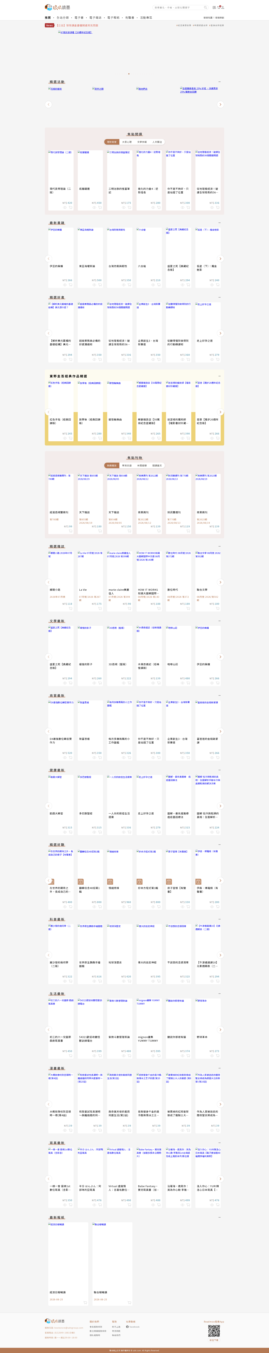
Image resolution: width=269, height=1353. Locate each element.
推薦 (48, 17)
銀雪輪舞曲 (115, 419)
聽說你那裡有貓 (176, 1037)
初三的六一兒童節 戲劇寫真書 (60, 1038)
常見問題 (116, 1331)
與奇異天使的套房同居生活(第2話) (119, 1113)
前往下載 (214, 1340)
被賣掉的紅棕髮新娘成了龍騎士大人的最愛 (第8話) (178, 1115)
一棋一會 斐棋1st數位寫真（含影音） (60, 1189)
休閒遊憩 (142, 465)
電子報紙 (113, 17)
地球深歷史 (115, 962)
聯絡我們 (116, 1335)
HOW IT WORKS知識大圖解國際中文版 (148, 593)
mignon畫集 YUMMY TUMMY (148, 1038)
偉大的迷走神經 (147, 962)
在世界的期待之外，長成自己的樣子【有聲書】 (60, 891)
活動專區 (146, 17)
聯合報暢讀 (100, 1292)
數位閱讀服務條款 (98, 1331)
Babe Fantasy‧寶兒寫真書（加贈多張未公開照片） (148, 1189)
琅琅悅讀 (207, 17)
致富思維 (84, 739)
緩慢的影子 (85, 664)
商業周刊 (143, 512)
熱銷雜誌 (112, 465)
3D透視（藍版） (118, 664)
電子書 (79, 17)
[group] (134, 53)
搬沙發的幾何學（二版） (59, 964)
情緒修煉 (114, 888)
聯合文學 (202, 589)
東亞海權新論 (87, 266)
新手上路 (116, 1326)
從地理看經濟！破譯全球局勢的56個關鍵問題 (208, 192)
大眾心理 (127, 142)
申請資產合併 (201, 25)
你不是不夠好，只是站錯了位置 (178, 190)
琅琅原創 (219, 17)
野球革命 (202, 1037)
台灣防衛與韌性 (118, 266)
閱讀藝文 (157, 465)
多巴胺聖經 (85, 813)
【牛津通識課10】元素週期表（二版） (208, 965)
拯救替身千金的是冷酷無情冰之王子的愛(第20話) (148, 1115)
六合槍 (142, 266)
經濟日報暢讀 (58, 1292)
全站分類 (63, 17)
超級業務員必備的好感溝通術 (89, 342)
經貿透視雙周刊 (59, 512)
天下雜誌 (84, 512)
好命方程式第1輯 (148, 888)
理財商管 (112, 142)
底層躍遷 (84, 188)
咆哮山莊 (172, 664)
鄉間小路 (55, 589)
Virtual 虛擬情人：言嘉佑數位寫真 (119, 1189)
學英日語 (127, 465)
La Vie (83, 589)
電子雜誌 (95, 17)
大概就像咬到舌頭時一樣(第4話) (60, 1113)
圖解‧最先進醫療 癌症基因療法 (179, 815)
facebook (135, 1326)
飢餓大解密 (56, 813)
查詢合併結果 (217, 25)
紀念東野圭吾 (184, 25)
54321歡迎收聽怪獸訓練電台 (89, 1038)
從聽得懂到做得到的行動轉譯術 (178, 342)
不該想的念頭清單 (178, 962)
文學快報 (142, 142)
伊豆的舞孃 (56, 266)
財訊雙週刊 (174, 512)
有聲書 (129, 17)
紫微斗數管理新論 (119, 1037)
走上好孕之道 (205, 340)
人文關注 (157, 142)
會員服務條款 (96, 1326)
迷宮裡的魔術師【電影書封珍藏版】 (176, 423)
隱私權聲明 (95, 1335)
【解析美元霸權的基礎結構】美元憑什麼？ (60, 344)
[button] (48, 104)
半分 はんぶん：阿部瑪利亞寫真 (90, 1187)
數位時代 (172, 589)
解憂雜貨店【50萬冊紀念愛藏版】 (149, 421)
